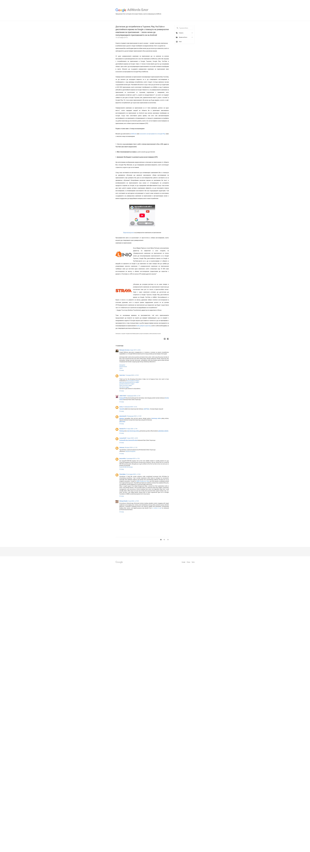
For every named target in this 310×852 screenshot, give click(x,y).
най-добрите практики (144, 325)
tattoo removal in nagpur (125, 385)
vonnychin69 (122, 438)
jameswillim (122, 458)
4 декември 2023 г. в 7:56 (133, 458)
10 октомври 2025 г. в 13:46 (133, 474)
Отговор (121, 370)
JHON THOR (122, 395)
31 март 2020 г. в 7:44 (131, 428)
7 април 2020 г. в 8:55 (132, 438)
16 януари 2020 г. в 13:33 (132, 375)
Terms (193, 562)
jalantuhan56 (122, 416)
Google (183, 562)
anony (121, 406)
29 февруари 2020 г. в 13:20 (134, 416)
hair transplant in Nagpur (133, 380)
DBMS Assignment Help (143, 481)
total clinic (122, 375)
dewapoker (122, 365)
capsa (120, 368)
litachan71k (122, 428)
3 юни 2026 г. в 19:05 (133, 501)
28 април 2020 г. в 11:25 (131, 447)
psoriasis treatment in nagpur (126, 383)
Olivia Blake (122, 474)
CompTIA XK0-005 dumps (126, 467)
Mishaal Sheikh (123, 501)
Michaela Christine (124, 350)
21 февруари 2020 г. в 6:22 (130, 406)
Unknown (121, 447)
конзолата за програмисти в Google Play (152, 134)
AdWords (134, 134)
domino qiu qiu (123, 366)
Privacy (188, 562)
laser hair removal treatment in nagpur (129, 382)
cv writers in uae (156, 508)
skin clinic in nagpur (124, 387)
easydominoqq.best (130, 451)
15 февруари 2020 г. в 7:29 (133, 395)
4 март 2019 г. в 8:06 (135, 350)
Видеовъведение (128, 232)
